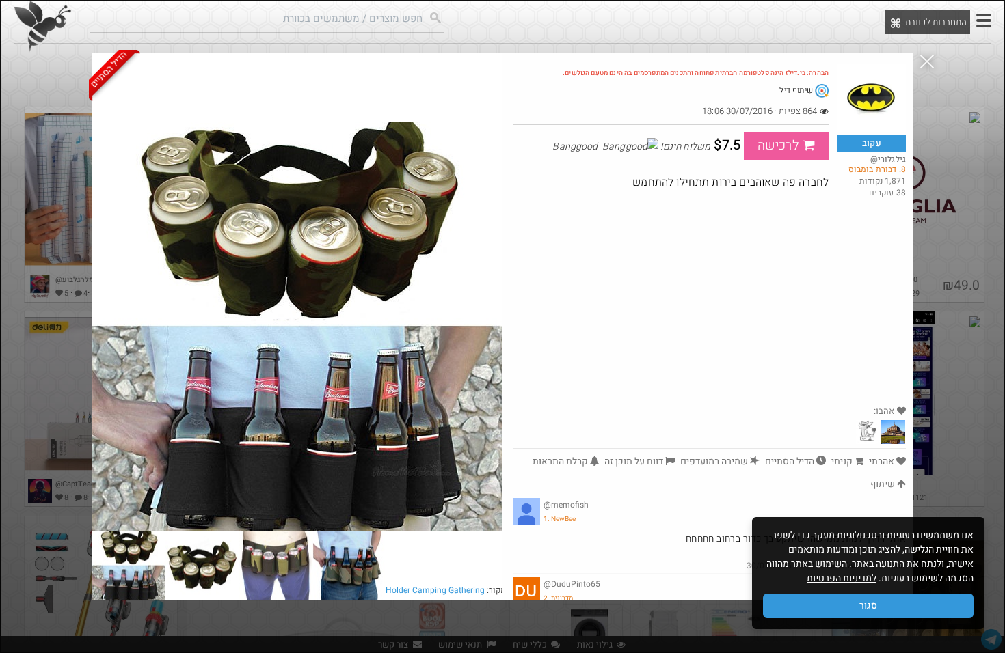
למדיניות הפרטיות (841, 578)
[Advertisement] (709, 299)
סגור (868, 605)
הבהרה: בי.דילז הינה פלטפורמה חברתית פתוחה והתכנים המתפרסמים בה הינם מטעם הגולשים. (696, 73)
